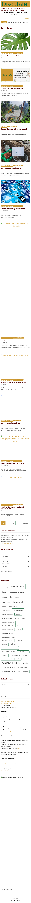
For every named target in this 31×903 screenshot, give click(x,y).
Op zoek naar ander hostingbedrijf (12, 88)
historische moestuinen (8, 625)
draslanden (4, 606)
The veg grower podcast (15, 655)
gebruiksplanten (7, 614)
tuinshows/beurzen (11, 663)
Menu (27, 18)
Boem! (3, 340)
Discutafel (18, 602)
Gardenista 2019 (6, 610)
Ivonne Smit (5, 57)
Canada (4, 597)
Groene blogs (4, 554)
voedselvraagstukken (8, 671)
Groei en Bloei (18, 614)
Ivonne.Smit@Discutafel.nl (7, 701)
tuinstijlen (25, 663)
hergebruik (24, 618)
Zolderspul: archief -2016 (8, 569)
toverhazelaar (10, 658)
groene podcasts (7, 618)
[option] (19, 22)
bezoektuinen (17, 586)
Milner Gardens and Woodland (8, 637)
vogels (19, 671)
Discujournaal (6, 556)
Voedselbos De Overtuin (8, 667)
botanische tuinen (17, 592)
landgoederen (7, 633)
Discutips (4, 566)
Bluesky (12, 731)
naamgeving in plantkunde (7, 640)
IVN (17, 625)
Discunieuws (5, 561)
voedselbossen (22, 667)
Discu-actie (14, 597)
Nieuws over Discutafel (7, 53)
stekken (4, 655)
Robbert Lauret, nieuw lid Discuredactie (13, 382)
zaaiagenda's (25, 671)
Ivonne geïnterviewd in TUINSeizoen (12, 464)
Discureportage (6, 564)
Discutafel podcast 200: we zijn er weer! (14, 129)
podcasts (13, 644)
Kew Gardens (18, 629)
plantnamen (4, 644)
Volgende (25, 523)
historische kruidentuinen (8, 622)
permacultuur (19, 640)
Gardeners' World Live (14, 606)
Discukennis (5, 559)
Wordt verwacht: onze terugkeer (11, 168)
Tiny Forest (25, 655)
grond (17, 618)
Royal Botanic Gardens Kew (23, 651)
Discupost (6, 602)
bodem (4, 592)
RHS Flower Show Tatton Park (9, 648)
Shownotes (4, 126)
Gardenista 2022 (18, 610)
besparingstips (5, 587)
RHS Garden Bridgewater (8, 651)
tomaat (3, 658)
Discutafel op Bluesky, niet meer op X (13, 209)
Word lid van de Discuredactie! (10, 423)
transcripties (18, 658)
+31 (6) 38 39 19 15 (6, 703)
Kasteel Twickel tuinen (7, 629)
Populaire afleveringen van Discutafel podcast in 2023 (13, 508)
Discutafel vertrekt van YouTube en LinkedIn (15, 56)
